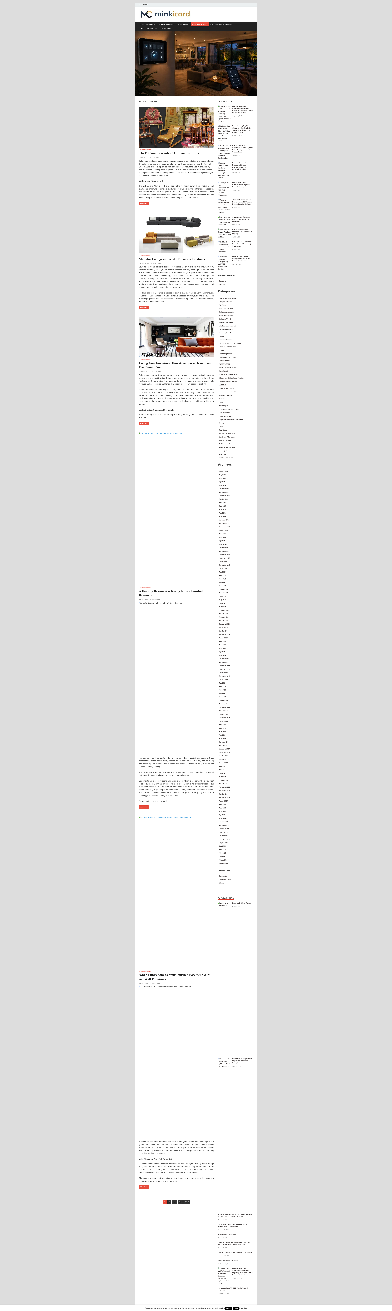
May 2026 (222, 478)
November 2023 (224, 558)
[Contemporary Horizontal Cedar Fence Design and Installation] (224, 217)
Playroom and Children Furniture (231, 419)
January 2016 (223, 825)
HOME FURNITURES (199, 24)
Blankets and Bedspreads (228, 326)
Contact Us (223, 876)
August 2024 (223, 530)
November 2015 (224, 832)
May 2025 (222, 509)
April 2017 (222, 773)
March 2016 (223, 818)
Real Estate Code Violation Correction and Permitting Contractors (241, 244)
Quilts (221, 426)
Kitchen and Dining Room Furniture (231, 378)
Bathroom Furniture (226, 315)
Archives (222, 284)
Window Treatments (226, 458)
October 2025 (223, 499)
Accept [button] (228, 1308)
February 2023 (224, 589)
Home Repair (223, 371)
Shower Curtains (225, 440)
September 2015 (224, 839)
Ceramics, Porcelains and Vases (230, 333)
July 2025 (222, 502)
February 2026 (224, 489)
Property (222, 423)
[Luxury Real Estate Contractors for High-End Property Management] (224, 183)
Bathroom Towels (225, 319)
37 (180, 1202)
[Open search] (252, 24)
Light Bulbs (223, 385)
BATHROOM (150, 24)
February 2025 (224, 520)
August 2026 (223, 471)
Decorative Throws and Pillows (230, 343)
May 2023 (222, 579)
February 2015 (224, 863)
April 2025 (222, 513)
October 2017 (223, 756)
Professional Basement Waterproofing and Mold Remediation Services (241, 259)
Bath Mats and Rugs (226, 308)
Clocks (221, 336)
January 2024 (223, 551)
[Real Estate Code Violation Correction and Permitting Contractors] (224, 242)
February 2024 (224, 548)
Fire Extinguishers (225, 354)
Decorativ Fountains (226, 340)
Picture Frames (224, 413)
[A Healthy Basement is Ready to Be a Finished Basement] (176, 508)
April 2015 (222, 856)
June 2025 (222, 506)
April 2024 (222, 541)
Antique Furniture (145, 149)
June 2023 (222, 575)
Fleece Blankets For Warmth (228, 1260)
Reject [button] (236, 1308)
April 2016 (222, 815)
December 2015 (224, 829)
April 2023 (222, 582)
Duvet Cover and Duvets (227, 347)
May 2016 (222, 811)
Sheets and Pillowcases (227, 437)
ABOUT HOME (166, 28)
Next (187, 1202)
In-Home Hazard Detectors (228, 374)
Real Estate (223, 430)
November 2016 (224, 790)
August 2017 (223, 763)
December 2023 (224, 554)
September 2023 (224, 565)
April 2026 (222, 482)
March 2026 (223, 485)
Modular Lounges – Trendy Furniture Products (172, 259)
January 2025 (223, 523)
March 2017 (223, 777)
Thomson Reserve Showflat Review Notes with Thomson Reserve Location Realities (242, 202)
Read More (143, 203)
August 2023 (223, 568)
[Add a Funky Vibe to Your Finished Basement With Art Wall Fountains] (176, 892)
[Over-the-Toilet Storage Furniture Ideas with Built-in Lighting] (224, 229)
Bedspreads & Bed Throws (241, 903)
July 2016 (222, 804)
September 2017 (224, 759)
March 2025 (223, 516)
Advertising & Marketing (228, 298)
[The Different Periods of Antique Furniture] (176, 127)
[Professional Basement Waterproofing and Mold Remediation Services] (224, 257)
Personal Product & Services (229, 409)
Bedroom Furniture (226, 322)
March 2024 (223, 544)
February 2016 (224, 822)
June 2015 (222, 849)
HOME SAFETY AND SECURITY (221, 24)
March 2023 (223, 586)
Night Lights (223, 406)
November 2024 (224, 527)
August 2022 (223, 596)
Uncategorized (224, 451)
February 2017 (224, 780)
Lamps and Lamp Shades (228, 381)
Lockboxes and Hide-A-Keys (229, 392)
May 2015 (222, 853)
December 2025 (224, 495)
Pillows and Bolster (225, 416)
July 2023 (222, 572)
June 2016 (222, 808)
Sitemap (222, 883)
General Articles (224, 360)
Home (142, 24)
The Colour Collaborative (227, 1234)
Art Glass (222, 305)
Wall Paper (223, 454)
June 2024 (222, 534)
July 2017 (222, 766)
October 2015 (223, 836)
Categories (222, 281)
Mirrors (221, 399)
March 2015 (223, 860)
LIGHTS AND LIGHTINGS (148, 28)
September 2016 (224, 797)
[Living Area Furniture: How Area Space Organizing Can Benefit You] (176, 337)
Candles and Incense (226, 329)
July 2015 (222, 846)
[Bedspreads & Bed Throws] (224, 903)
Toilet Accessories (225, 444)
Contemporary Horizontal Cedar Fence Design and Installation (241, 219)
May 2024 (222, 537)
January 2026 (223, 492)
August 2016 (223, 801)
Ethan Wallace (156, 157)
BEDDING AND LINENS (166, 24)
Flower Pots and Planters (227, 357)
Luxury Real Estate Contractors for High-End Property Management (241, 185)
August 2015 (223, 842)
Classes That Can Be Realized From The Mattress (235, 1252)
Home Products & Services (228, 367)
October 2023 (223, 561)
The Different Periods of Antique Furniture (169, 153)
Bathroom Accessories (226, 312)
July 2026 (222, 475)
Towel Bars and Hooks (227, 447)
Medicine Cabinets (225, 395)
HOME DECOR (183, 24)
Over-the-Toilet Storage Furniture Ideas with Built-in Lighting (242, 232)
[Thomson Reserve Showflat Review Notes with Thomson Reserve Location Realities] (224, 200)
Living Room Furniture (227, 388)
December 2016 (224, 787)
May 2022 (222, 600)
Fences (221, 350)
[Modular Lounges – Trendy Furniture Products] (176, 233)
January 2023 (223, 593)
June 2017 (222, 770)
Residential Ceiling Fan (227, 433)
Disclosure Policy (225, 879)
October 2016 (223, 794)
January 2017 (223, 783)
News (221, 402)
